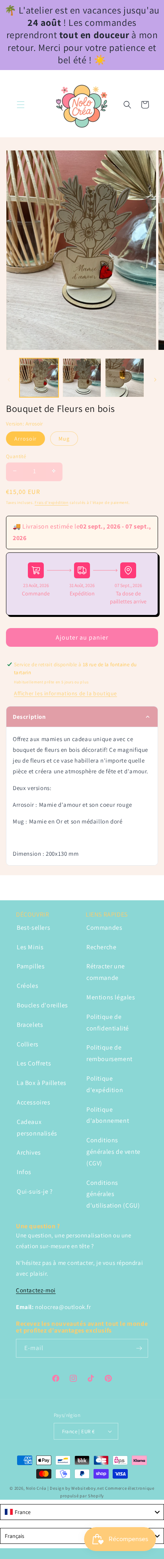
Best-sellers (33, 927)
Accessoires (34, 1102)
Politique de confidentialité (107, 1022)
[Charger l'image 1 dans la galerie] (39, 377)
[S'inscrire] (139, 1348)
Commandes (104, 927)
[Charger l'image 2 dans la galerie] (82, 377)
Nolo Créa (36, 1488)
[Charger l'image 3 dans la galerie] (124, 377)
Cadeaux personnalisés (37, 1128)
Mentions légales (110, 997)
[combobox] (82, 1512)
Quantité (16, 456)
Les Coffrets (34, 1063)
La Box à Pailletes (41, 1083)
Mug (64, 438)
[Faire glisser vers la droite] (155, 379)
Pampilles (31, 966)
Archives (29, 1152)
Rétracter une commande (105, 972)
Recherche (101, 947)
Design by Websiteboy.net (77, 1488)
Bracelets (30, 1024)
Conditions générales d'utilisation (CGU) (113, 1194)
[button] (20, 104)
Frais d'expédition (51, 502)
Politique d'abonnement (107, 1115)
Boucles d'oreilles (42, 1005)
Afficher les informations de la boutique (65, 693)
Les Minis (30, 947)
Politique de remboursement (109, 1053)
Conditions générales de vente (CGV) (113, 1151)
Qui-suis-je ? (35, 1191)
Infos (24, 1172)
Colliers (28, 1044)
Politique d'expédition (104, 1084)
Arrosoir (25, 438)
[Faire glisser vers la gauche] (9, 379)
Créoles (27, 985)
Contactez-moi (36, 1290)
